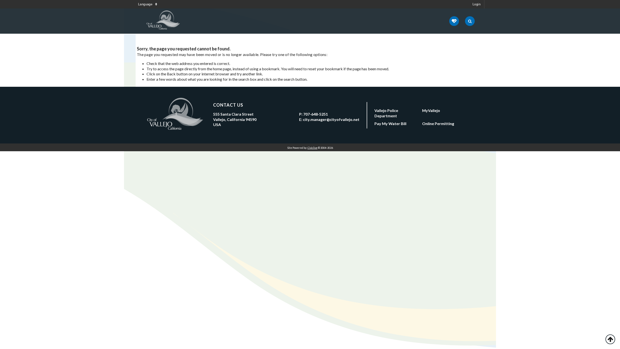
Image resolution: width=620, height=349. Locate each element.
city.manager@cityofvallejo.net (331, 119)
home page (222, 68)
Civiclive (313, 147)
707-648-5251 (315, 114)
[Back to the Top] (610, 339)
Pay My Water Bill (390, 123)
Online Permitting (438, 123)
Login (476, 4)
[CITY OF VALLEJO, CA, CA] (163, 21)
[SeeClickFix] (454, 21)
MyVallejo (431, 110)
